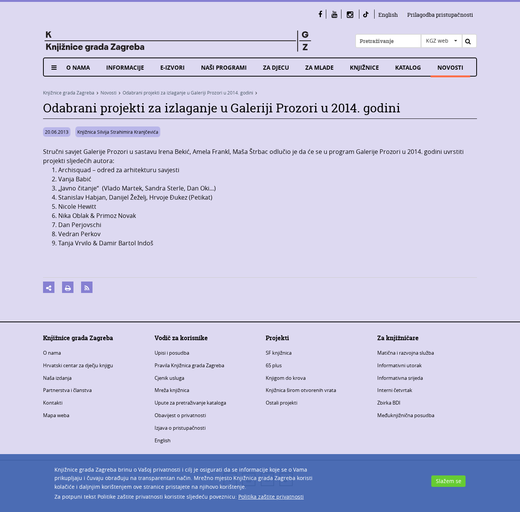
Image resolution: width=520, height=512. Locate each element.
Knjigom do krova (286, 377)
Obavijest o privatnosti (180, 415)
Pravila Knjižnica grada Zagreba (189, 365)
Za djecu (276, 68)
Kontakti (52, 402)
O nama (78, 68)
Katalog (408, 68)
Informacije (125, 68)
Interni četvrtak (394, 390)
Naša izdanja (57, 377)
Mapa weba (56, 415)
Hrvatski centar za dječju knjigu (78, 365)
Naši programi (224, 68)
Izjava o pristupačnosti (180, 427)
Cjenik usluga (169, 377)
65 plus (274, 365)
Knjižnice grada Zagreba (68, 93)
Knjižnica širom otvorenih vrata (301, 390)
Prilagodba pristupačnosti (440, 14)
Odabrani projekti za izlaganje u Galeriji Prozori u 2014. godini (188, 93)
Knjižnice (364, 68)
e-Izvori (172, 68)
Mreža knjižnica (172, 390)
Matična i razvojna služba (405, 352)
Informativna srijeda (400, 377)
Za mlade (319, 68)
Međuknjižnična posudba (405, 415)
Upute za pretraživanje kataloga (190, 402)
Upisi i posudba (172, 352)
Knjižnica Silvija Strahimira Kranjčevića (117, 132)
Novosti (450, 68)
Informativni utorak (399, 365)
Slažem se (448, 481)
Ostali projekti (281, 402)
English (388, 14)
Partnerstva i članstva (67, 390)
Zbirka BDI (388, 402)
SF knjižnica (279, 352)
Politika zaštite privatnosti (271, 496)
